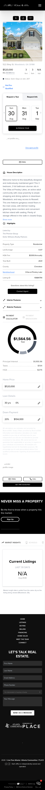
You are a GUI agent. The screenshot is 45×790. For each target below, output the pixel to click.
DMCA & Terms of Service (24, 787)
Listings (22, 622)
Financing (22, 633)
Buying (23, 626)
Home (22, 619)
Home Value (22, 636)
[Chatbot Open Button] (38, 783)
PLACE (41, 760)
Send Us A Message (22, 713)
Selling (22, 629)
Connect (22, 643)
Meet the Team (22, 639)
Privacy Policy (8, 787)
